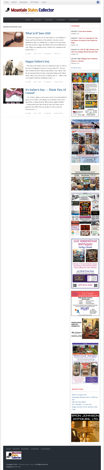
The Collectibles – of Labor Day (82, 404)
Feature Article (58, 82)
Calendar (61, 20)
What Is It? (57, 53)
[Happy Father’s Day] (13, 67)
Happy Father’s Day (37, 61)
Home (28, 20)
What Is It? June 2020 (38, 33)
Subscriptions (24, 2)
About (6, 2)
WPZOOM (17, 467)
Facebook (98, 2)
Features (49, 20)
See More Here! (76, 68)
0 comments (47, 53)
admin (29, 53)
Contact (44, 2)
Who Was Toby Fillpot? (79, 402)
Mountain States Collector (27, 464)
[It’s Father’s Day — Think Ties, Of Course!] (13, 96)
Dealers (37, 20)
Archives (14, 2)
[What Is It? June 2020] (13, 39)
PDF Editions (34, 2)
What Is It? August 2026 (79, 395)
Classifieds (73, 20)
